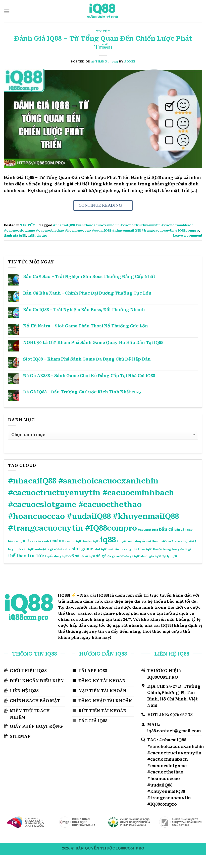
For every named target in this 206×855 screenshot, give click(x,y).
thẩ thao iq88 (142, 549)
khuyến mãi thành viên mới (154, 541)
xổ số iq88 (87, 556)
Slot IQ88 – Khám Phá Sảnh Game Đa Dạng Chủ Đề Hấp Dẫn (87, 359)
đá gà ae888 (116, 556)
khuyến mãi (125, 541)
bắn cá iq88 (16, 541)
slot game (82, 548)
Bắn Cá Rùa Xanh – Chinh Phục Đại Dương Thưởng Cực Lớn (87, 293)
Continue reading (103, 205)
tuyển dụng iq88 (56, 556)
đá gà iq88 (132, 556)
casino (57, 540)
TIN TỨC (103, 31)
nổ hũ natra (62, 549)
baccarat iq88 (148, 529)
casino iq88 (73, 541)
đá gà (101, 556)
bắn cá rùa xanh (37, 541)
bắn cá (166, 529)
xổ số (74, 556)
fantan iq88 (91, 541)
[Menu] (7, 11)
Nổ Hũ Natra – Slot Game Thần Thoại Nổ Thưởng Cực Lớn (85, 326)
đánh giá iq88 (15, 235)
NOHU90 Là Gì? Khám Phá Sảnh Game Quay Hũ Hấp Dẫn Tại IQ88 (93, 342)
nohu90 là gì (44, 549)
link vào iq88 (25, 549)
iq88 (31, 235)
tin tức (41, 235)
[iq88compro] (103, 11)
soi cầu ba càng (119, 549)
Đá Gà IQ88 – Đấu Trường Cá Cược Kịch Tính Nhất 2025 (82, 392)
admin (129, 61)
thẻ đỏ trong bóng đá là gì (172, 549)
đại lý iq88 (169, 556)
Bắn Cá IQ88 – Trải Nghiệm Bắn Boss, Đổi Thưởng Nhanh (84, 309)
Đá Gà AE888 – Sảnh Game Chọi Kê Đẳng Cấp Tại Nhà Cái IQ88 (89, 375)
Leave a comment (187, 235)
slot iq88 (100, 549)
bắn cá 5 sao (183, 529)
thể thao (17, 555)
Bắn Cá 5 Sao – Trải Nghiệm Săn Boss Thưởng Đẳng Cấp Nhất (89, 276)
